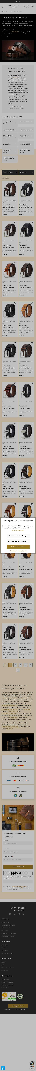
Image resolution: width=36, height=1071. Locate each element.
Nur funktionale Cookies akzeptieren (19, 541)
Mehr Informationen (18, 530)
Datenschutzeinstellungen (18, 536)
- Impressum (13, 551)
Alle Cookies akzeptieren (18, 547)
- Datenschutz (22, 551)
